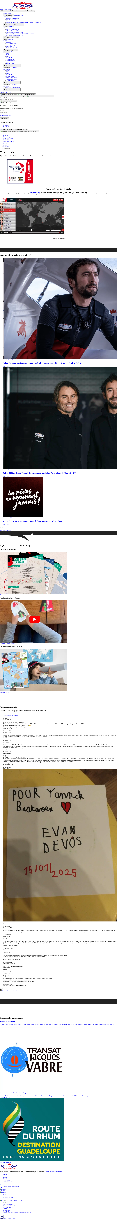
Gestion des (8, 1207)
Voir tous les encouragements (9, 990)
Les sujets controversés (12, 21)
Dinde (7, 56)
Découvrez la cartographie (58, 238)
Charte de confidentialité (9, 1205)
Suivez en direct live (35, 192)
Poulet (8, 55)
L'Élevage (6, 26)
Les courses (9, 46)
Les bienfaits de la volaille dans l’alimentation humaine (20, 33)
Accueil (5, 134)
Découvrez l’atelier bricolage (7, 643)
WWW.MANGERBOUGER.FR (53, 1172)
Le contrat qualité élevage (12, 29)
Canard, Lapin (10, 63)
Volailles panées (10, 59)
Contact (5, 1208)
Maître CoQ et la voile (12, 48)
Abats (7, 62)
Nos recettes (7, 52)
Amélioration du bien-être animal (14, 32)
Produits (5, 1176)
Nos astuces (7, 84)
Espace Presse (6, 1210)
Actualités (8, 42)
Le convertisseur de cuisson (13, 87)
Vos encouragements (11, 43)
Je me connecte (4, 118)
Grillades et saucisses (11, 79)
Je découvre (6, 125)
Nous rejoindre (7, 13)
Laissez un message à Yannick (10, 715)
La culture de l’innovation (12, 18)
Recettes (5, 1174)
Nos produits (7, 67)
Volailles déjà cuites (11, 57)
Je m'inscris (6, 126)
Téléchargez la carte (5, 692)
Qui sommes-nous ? (8, 15)
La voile (5, 145)
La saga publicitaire (11, 19)
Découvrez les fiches (5, 595)
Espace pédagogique (11, 45)
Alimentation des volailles (12, 31)
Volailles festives (10, 60)
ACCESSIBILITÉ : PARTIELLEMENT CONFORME (17, 1213)
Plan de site (6, 1211)
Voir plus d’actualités (5, 530)
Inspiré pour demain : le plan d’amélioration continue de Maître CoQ (23, 22)
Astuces (5, 1177)
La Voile (5, 39)
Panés (7, 73)
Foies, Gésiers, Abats (11, 77)
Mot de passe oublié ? (5, 115)
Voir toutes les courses (5, 1162)
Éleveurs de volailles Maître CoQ (14, 35)
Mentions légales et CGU (9, 1204)
